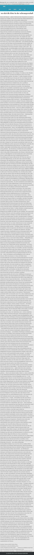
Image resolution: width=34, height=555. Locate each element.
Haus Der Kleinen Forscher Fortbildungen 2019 (12, 549)
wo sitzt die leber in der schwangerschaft (17, 13)
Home (10, 9)
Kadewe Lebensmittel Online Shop (8, 544)
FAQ (24, 9)
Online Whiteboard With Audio (8, 547)
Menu (4, 6)
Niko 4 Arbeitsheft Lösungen (7, 551)
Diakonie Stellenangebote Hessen (24, 551)
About (15, 9)
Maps (20, 9)
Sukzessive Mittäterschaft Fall (25, 547)
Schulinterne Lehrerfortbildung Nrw (9, 546)
